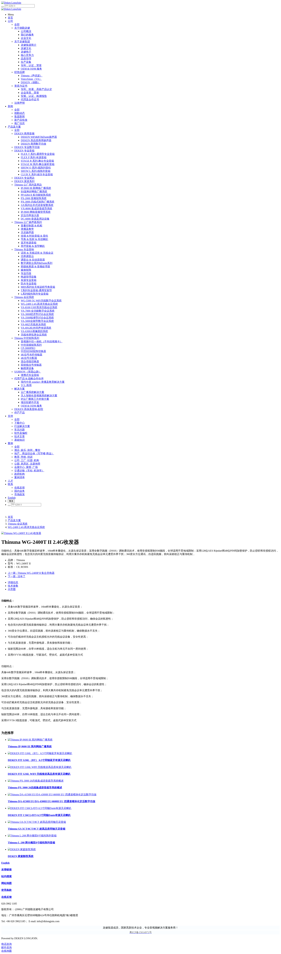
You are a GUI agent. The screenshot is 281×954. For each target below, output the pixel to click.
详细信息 (13, 582)
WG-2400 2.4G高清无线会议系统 (26, 527)
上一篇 (31, 573)
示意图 (12, 589)
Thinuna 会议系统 (17, 523)
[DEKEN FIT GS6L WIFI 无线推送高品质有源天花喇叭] (40, 767)
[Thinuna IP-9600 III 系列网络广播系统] (30, 739)
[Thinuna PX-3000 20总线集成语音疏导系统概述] (36, 780)
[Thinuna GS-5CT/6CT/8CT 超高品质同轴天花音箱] (37, 822)
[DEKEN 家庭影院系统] (22, 849)
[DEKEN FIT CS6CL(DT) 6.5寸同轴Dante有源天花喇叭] (39, 808)
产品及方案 (14, 520)
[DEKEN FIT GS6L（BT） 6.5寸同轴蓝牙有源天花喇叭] (40, 753)
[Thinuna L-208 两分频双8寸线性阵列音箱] (32, 835)
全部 (17, 24)
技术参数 (13, 585)
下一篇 (16, 576)
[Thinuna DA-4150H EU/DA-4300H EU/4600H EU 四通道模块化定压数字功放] (52, 794)
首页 (10, 517)
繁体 (11, 501)
